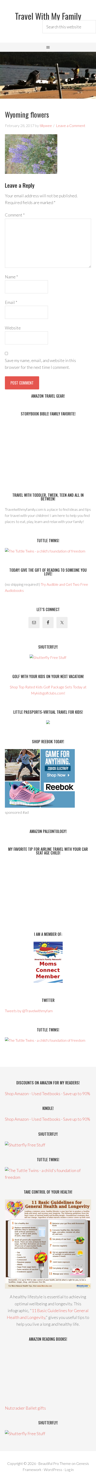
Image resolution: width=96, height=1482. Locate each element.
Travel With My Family (48, 16)
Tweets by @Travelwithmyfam (29, 1010)
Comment (15, 214)
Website (13, 327)
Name (11, 276)
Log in (69, 1469)
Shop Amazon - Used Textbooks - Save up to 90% (47, 1093)
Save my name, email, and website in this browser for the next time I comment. (40, 364)
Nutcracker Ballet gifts (25, 1408)
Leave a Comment (70, 125)
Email (11, 302)
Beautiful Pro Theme (54, 1463)
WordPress (53, 1469)
